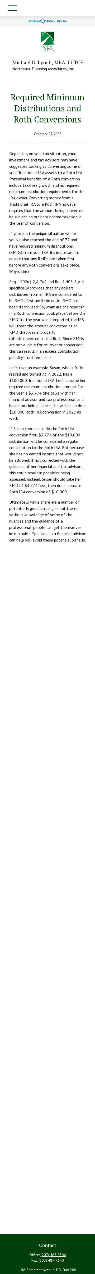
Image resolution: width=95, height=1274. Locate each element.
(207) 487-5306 (53, 1254)
